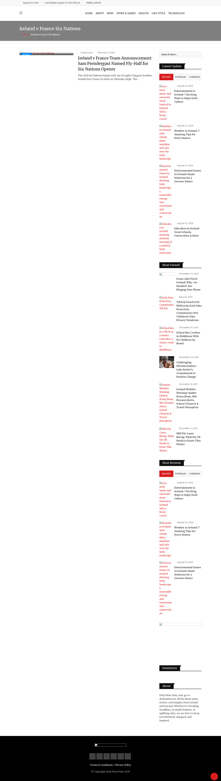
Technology (176, 13)
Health (144, 13)
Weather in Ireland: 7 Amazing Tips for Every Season (187, 134)
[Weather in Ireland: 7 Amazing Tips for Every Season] (165, 143)
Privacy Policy (123, 765)
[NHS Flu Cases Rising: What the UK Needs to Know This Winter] (166, 439)
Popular (180, 77)
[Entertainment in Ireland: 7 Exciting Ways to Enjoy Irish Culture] (165, 103)
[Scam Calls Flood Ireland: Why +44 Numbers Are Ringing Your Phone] (166, 278)
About (100, 13)
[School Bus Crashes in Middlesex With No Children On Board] (166, 339)
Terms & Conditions (101, 765)
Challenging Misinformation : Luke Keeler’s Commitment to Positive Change (186, 369)
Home (89, 13)
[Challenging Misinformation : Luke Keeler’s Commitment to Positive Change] (166, 362)
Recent (166, 77)
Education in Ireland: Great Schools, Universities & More (187, 232)
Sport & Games (126, 13)
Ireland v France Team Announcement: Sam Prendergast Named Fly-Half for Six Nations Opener (115, 64)
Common (194, 77)
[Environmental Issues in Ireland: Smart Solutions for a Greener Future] (165, 191)
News (110, 13)
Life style (158, 13)
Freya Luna (87, 52)
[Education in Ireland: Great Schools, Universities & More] (165, 238)
